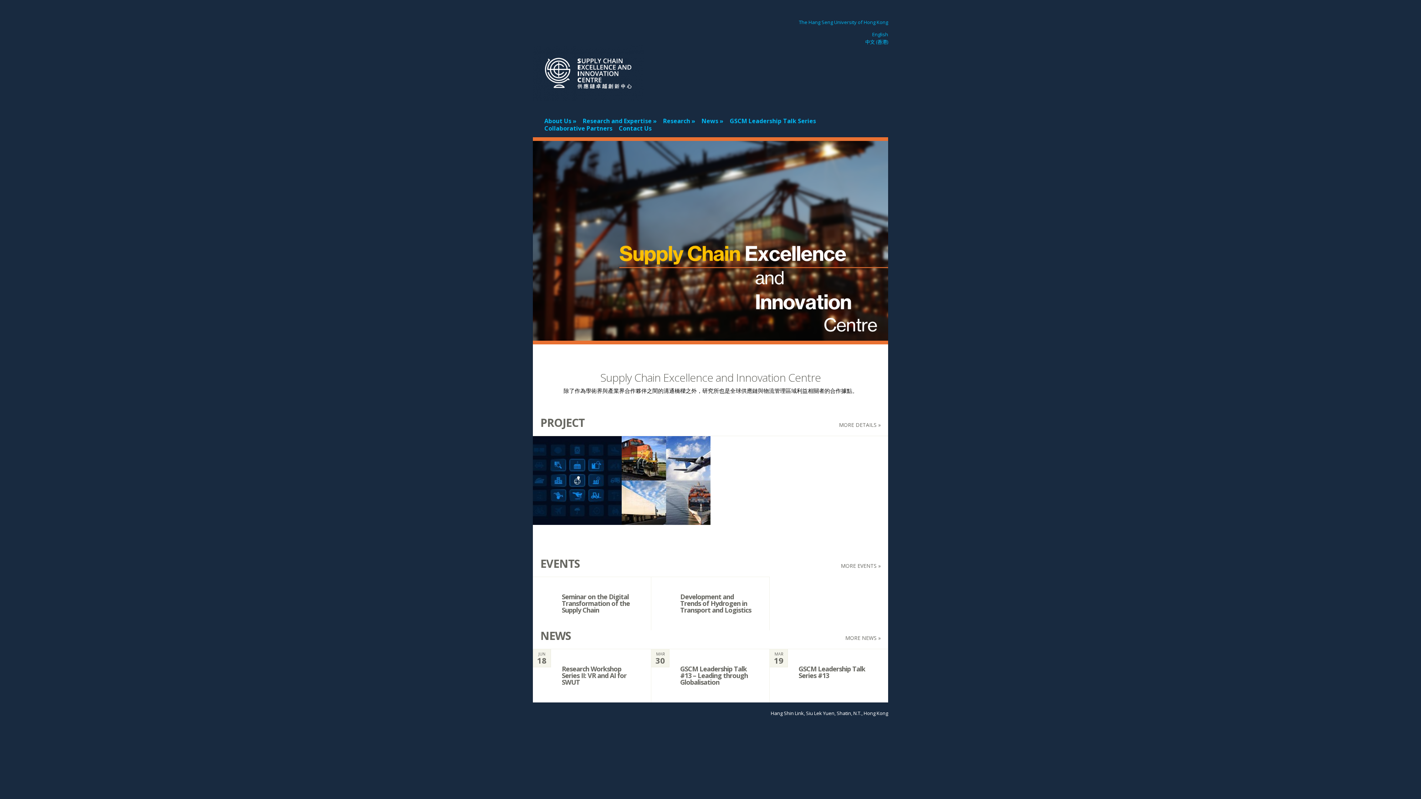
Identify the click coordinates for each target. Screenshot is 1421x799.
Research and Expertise (617, 121)
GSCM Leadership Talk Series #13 (832, 672)
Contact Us (635, 128)
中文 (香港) (876, 41)
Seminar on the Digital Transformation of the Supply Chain (596, 603)
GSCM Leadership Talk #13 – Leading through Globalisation (714, 675)
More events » (861, 565)
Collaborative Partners (578, 128)
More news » (863, 637)
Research (676, 121)
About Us (557, 121)
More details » (860, 424)
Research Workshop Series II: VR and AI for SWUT (594, 675)
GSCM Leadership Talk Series (773, 121)
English (880, 34)
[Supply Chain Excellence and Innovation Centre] (588, 96)
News (710, 121)
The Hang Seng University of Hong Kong (843, 22)
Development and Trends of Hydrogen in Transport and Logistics (715, 603)
